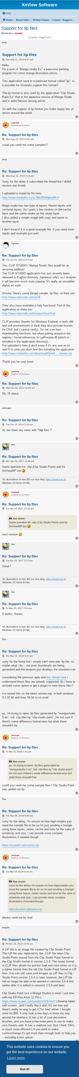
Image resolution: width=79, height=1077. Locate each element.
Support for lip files (19, 28)
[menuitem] (6, 13)
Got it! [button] (24, 1069)
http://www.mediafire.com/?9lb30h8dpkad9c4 (30, 197)
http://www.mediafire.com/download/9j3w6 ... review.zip (37, 353)
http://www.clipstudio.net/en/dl (21, 297)
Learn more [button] (16, 1058)
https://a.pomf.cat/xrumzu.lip (20, 845)
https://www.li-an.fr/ (56, 479)
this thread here (56, 677)
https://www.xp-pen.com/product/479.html (28, 1001)
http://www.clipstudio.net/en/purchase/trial (28, 313)
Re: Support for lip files (20, 135)
